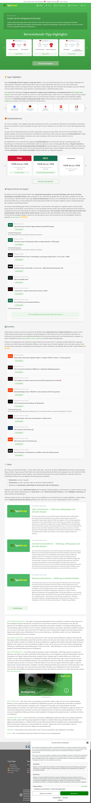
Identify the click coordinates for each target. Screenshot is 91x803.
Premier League (14, 770)
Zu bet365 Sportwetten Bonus (45, 172)
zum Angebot (19, 229)
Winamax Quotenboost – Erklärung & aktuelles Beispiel (55, 578)
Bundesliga (13, 764)
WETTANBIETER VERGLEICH (16, 621)
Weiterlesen (17, 608)
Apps (84, 5)
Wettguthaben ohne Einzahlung (32, 338)
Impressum (65, 797)
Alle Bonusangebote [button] (45, 181)
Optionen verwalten (46, 793)
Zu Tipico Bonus (19, 172)
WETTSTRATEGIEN (13, 701)
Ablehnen (60, 800)
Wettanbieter (60, 5)
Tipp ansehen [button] (19, 54)
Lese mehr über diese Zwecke (58, 788)
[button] (87, 743)
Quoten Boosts (15, 217)
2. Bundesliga (13, 766)
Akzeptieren (74, 793)
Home (40, 5)
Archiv (9, 733)
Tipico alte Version (15, 671)
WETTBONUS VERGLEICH (15, 638)
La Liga (11, 772)
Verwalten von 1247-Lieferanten (42, 788)
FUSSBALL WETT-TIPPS (14, 717)
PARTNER (10, 730)
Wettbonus (74, 5)
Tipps (49, 5)
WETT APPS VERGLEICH (15, 652)
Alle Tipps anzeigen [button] (45, 63)
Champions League (15, 768)
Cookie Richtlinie (57, 797)
